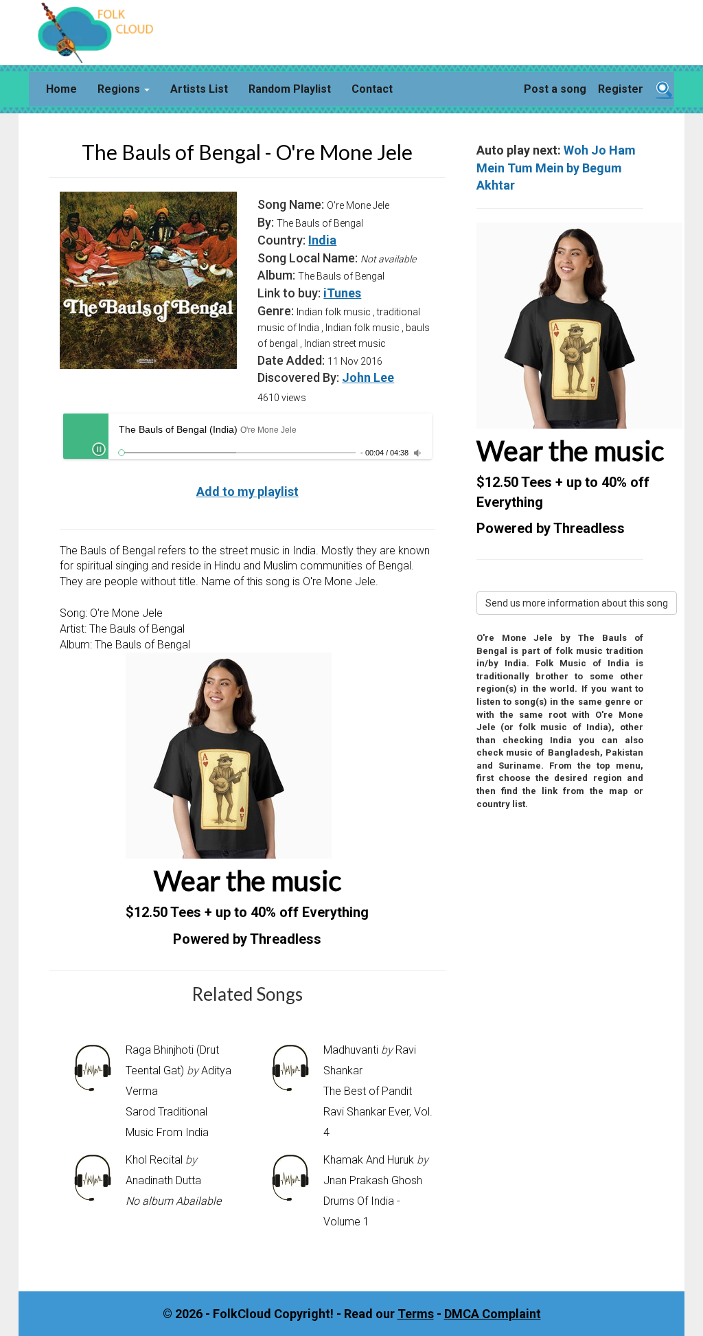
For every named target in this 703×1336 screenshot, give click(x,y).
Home (61, 88)
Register (620, 88)
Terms (415, 1313)
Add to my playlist (247, 491)
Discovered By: (298, 377)
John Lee (368, 377)
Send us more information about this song (576, 603)
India (322, 240)
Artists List (199, 88)
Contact (372, 88)
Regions (120, 88)
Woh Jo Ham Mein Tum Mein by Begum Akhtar (556, 167)
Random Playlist (290, 88)
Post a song (555, 88)
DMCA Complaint (492, 1313)
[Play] (99, 449)
